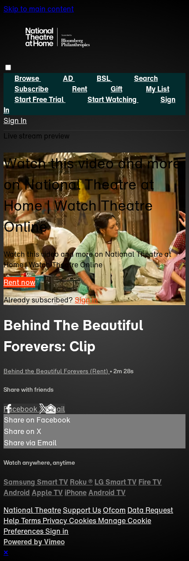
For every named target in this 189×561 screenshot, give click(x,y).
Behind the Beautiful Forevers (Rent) (57, 371)
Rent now (19, 282)
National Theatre (32, 510)
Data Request (150, 510)
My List (157, 89)
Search (146, 78)
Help (12, 520)
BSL (104, 78)
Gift (116, 89)
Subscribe (31, 89)
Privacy (56, 520)
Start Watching (112, 99)
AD (69, 78)
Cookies (83, 520)
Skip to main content (39, 9)
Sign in (86, 300)
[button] (8, 67)
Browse (28, 78)
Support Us (82, 510)
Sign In (15, 120)
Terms (32, 520)
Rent (79, 89)
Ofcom (114, 510)
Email (55, 409)
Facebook (21, 409)
